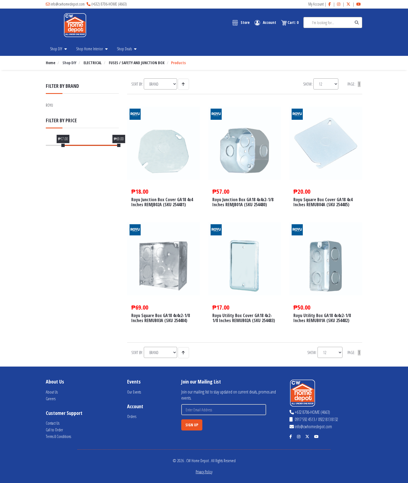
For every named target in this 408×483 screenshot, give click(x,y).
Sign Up (191, 424)
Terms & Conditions (58, 436)
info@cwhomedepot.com (68, 4)
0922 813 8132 (328, 419)
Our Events (134, 392)
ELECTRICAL (93, 62)
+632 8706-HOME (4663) (312, 412)
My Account (316, 4)
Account (269, 22)
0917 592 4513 (304, 419)
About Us (52, 392)
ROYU (49, 105)
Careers (51, 398)
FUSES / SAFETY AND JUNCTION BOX (137, 62)
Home (50, 62)
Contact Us (52, 423)
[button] (241, 23)
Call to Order (54, 429)
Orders (131, 416)
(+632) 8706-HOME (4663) (109, 4)
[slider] (63, 145)
